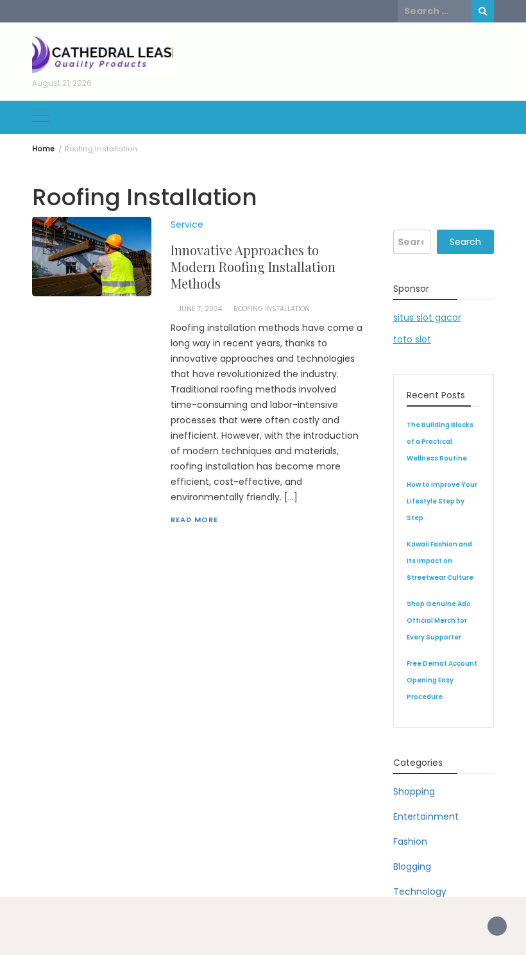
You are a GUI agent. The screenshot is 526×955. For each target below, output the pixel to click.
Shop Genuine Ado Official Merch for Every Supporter (439, 620)
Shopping (414, 791)
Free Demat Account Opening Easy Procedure (442, 680)
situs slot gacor (427, 317)
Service (187, 224)
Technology (419, 891)
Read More (194, 519)
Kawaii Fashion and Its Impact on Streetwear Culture (440, 560)
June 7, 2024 (200, 309)
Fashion (410, 841)
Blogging (412, 866)
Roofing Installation (271, 309)
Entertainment (426, 816)
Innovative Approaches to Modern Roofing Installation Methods (253, 266)
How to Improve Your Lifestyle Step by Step (442, 501)
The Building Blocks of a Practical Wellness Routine (440, 441)
